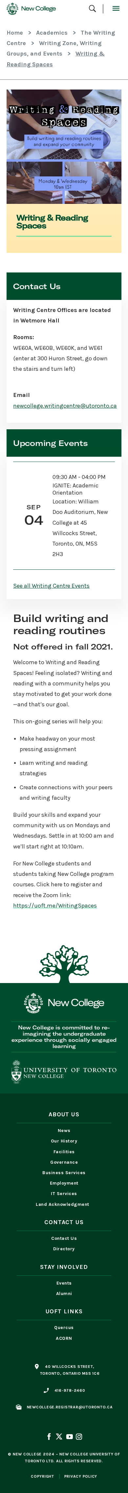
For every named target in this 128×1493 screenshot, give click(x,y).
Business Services (64, 1172)
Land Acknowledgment (64, 1204)
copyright (42, 1476)
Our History (64, 1141)
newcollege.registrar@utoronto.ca (70, 1407)
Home (15, 32)
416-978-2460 (69, 1390)
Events (64, 1283)
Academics (52, 32)
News (64, 1130)
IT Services (64, 1193)
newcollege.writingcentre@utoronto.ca (65, 405)
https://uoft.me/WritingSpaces (55, 905)
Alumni (64, 1293)
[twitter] (59, 1437)
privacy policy (80, 1476)
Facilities (64, 1152)
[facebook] (49, 1437)
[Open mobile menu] (115, 9)
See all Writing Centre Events (51, 585)
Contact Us (64, 1238)
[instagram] (78, 1437)
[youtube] (69, 1437)
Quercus (64, 1327)
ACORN (64, 1338)
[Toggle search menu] (92, 9)
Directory (64, 1249)
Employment (64, 1183)
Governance (64, 1162)
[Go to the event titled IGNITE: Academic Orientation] (64, 515)
